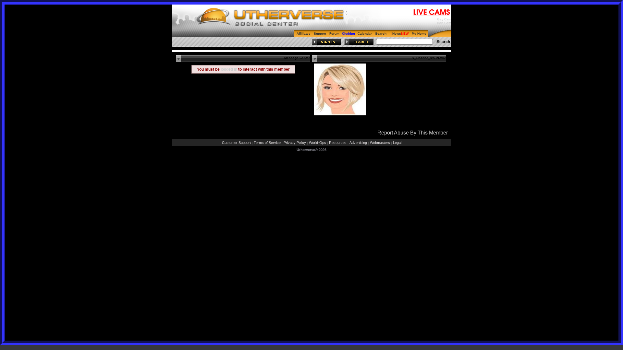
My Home (419, 33)
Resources (338, 143)
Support (320, 33)
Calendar (365, 33)
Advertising (358, 143)
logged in (229, 69)
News (396, 33)
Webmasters (380, 143)
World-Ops (317, 143)
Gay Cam (444, 19)
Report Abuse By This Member (412, 132)
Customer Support (236, 143)
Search (380, 33)
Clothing (348, 33)
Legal (397, 143)
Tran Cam (443, 23)
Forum (334, 33)
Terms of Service (267, 143)
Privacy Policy (295, 143)
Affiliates (304, 33)
